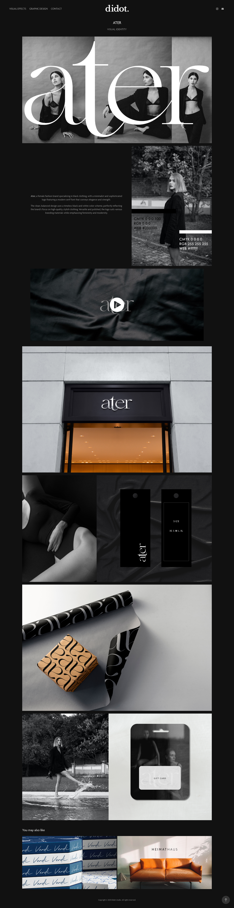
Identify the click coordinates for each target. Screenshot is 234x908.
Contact (56, 8)
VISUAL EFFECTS (17, 8)
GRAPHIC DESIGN (38, 8)
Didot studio (116, 900)
